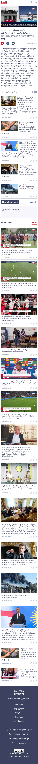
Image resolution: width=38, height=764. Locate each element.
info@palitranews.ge (21, 739)
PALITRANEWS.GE (17, 754)
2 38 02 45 (25, 734)
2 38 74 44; (17, 734)
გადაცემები (19, 709)
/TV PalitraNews (21, 743)
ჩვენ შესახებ (19, 721)
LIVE (34, 761)
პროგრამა (19, 713)
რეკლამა (19, 717)
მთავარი (19, 704)
